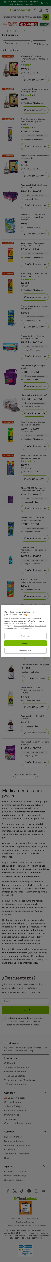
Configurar (25, 636)
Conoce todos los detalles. (24, 626)
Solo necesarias (25, 650)
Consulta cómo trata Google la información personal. (25, 627)
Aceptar (25, 643)
